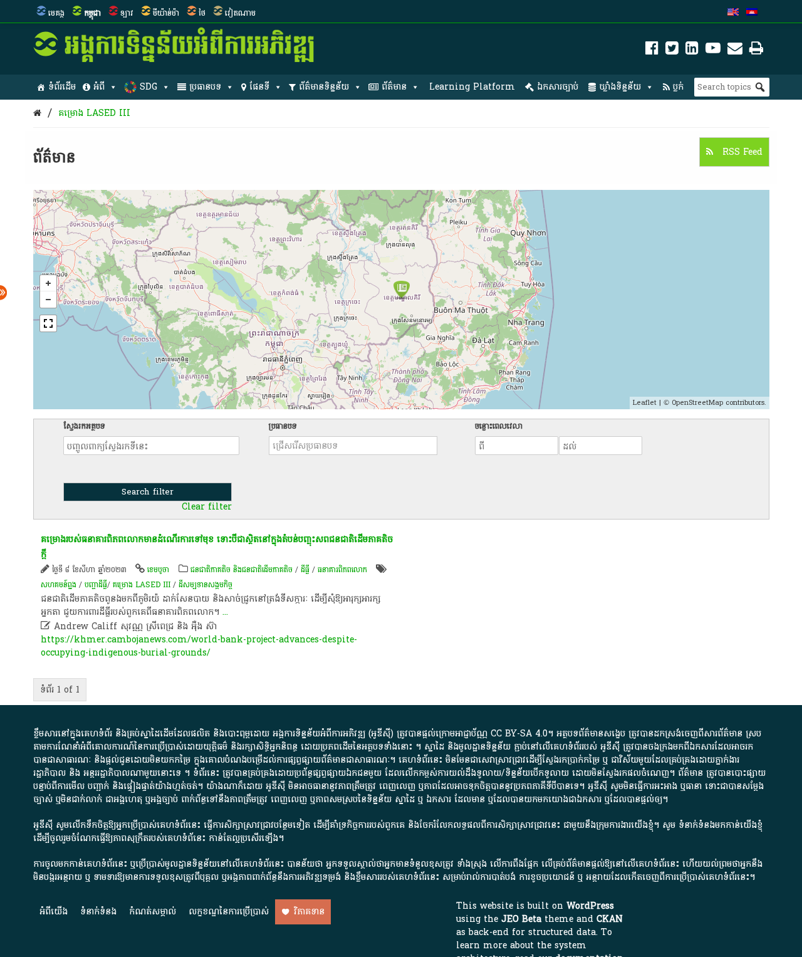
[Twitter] (672, 50)
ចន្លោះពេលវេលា (499, 426)
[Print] (756, 50)
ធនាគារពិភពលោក (342, 570)
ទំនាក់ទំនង (98, 911)
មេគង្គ (56, 13)
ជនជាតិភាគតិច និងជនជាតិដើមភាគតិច (241, 570)
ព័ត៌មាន (394, 87)
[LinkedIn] (692, 50)
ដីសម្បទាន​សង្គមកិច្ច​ (205, 585)
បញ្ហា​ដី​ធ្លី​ (96, 585)
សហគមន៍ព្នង (58, 585)
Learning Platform (472, 87)
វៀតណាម (240, 13)
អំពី (99, 87)
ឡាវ (126, 13)
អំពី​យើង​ (53, 911)
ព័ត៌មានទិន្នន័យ (324, 87)
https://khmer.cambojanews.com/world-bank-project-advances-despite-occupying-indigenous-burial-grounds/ (199, 646)
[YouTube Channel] (713, 50)
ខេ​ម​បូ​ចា (158, 570)
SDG (148, 87)
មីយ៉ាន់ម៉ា (166, 13)
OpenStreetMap (697, 403)
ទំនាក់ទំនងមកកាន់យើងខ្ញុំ (721, 825)
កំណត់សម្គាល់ (152, 911)
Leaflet (645, 403)
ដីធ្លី (305, 570)
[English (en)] (733, 13)
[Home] (37, 113)
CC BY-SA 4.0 (519, 733)
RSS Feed (741, 152)
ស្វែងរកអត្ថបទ (84, 426)
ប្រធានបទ (205, 87)
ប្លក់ (678, 87)
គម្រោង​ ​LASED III (94, 113)
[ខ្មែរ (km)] (752, 13)
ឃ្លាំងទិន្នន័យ (620, 87)
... (225, 612)
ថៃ (202, 13)
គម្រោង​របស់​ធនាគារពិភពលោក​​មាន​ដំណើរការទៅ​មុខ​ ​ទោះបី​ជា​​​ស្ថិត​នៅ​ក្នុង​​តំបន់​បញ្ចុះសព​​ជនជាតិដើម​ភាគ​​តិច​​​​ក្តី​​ (217, 546)
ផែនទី (259, 87)
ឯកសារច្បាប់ (557, 87)
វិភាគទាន (309, 911)
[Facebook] (652, 50)
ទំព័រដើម (62, 87)
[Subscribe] (734, 50)
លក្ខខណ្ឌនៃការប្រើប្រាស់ (229, 911)
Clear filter (207, 507)
